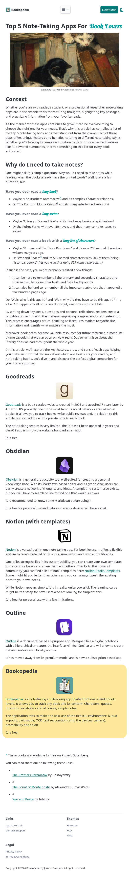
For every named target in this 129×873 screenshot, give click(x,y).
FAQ (69, 830)
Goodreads (13, 405)
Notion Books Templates (102, 571)
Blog (69, 835)
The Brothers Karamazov (29, 775)
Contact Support (15, 830)
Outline (11, 641)
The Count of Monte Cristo (31, 787)
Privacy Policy (14, 851)
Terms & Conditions (17, 856)
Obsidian (12, 479)
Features (72, 825)
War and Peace (23, 799)
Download (109, 10)
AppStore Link (14, 825)
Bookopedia (14, 699)
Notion (11, 550)
